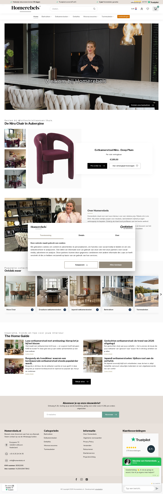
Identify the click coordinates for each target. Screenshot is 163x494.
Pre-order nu (96, 166)
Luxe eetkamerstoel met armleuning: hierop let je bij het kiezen (52, 342)
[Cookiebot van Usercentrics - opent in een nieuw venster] (122, 227)
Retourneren (88, 449)
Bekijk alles (80, 381)
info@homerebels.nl (17, 460)
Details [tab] (81, 235)
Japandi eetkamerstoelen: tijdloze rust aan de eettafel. (128, 359)
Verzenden (87, 445)
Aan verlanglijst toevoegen (123, 166)
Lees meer (29, 354)
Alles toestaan (116, 265)
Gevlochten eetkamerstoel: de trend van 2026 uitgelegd (129, 342)
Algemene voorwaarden (92, 438)
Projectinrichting (89, 457)
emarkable (99, 489)
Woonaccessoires (90, 16)
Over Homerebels (90, 434)
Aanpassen (79, 265)
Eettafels (76, 16)
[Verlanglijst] (148, 8)
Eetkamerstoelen (61, 16)
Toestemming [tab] (45, 235)
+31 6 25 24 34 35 (17, 454)
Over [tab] (117, 235)
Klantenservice (89, 453)
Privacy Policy (88, 442)
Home (35, 16)
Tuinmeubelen (107, 16)
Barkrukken (46, 16)
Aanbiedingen (123, 16)
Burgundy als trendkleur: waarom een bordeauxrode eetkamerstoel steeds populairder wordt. (51, 361)
